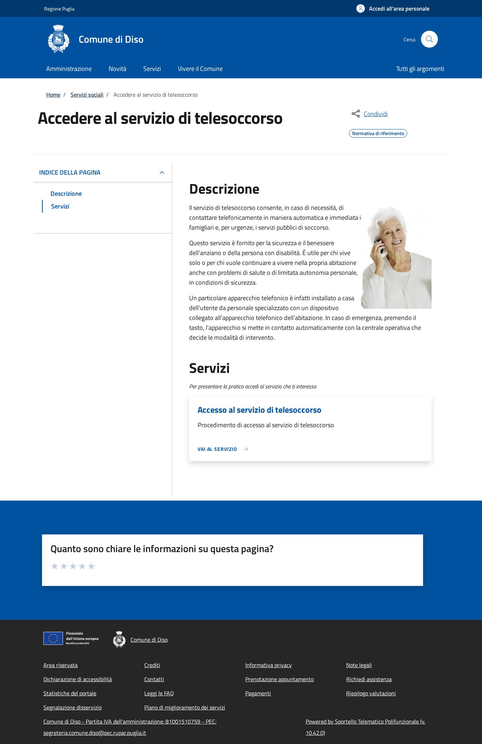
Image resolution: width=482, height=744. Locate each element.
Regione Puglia (59, 8)
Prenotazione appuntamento (279, 679)
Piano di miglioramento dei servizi (184, 707)
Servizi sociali (87, 94)
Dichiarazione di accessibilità (77, 679)
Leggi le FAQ (159, 693)
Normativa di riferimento (378, 132)
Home (53, 94)
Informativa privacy (268, 665)
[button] (393, 8)
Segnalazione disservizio (72, 707)
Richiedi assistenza (369, 679)
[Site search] (429, 39)
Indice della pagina (70, 172)
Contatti (154, 679)
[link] (224, 449)
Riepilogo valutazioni (371, 693)
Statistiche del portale (69, 693)
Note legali (359, 665)
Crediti (152, 665)
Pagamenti (258, 693)
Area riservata (60, 665)
